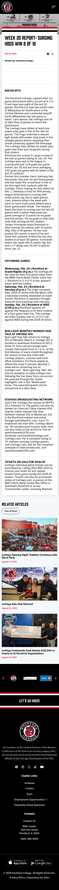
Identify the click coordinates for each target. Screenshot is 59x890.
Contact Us (29, 821)
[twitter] (29, 767)
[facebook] (17, 767)
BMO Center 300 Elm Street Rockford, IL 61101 (29, 830)
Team (29, 794)
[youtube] (41, 767)
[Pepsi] (13, 678)
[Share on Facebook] (48, 54)
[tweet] (52, 54)
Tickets (29, 789)
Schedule (29, 783)
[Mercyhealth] (30, 678)
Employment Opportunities (29, 800)
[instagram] (23, 767)
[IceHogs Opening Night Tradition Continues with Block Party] (29, 534)
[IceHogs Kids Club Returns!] (29, 584)
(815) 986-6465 (29, 839)
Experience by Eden (38, 878)
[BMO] (46, 678)
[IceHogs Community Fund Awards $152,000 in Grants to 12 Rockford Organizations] (29, 630)
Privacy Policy (17, 878)
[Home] (7, 7)
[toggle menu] (54, 7)
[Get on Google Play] (41, 862)
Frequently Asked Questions (29, 805)
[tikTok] (35, 767)
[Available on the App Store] (18, 862)
